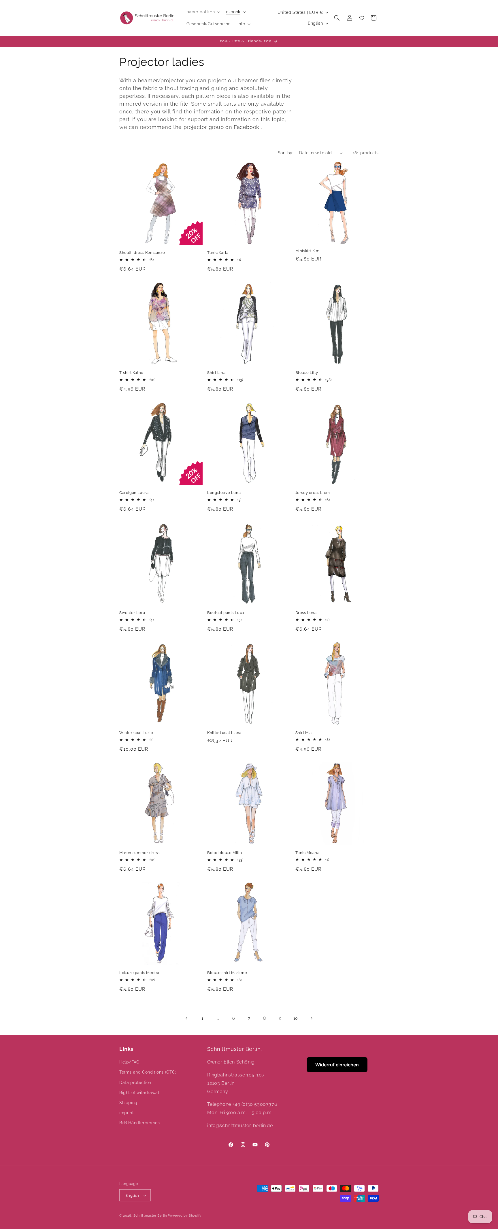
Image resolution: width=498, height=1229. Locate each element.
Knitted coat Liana (224, 732)
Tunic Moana (307, 853)
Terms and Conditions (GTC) (148, 1072)
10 (295, 1018)
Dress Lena (306, 612)
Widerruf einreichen (337, 1065)
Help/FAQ (129, 1062)
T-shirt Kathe (131, 372)
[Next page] (311, 1018)
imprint (126, 1112)
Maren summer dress (139, 853)
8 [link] (264, 1018)
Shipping (128, 1102)
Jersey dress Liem (312, 492)
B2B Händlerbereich (139, 1122)
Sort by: (285, 153)
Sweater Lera (132, 612)
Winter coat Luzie (136, 732)
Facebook (246, 127)
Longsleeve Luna (224, 492)
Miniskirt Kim (307, 251)
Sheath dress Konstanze (142, 252)
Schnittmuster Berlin (150, 1215)
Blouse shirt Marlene (227, 973)
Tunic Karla (218, 252)
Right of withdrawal (139, 1092)
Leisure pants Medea (139, 973)
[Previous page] (186, 1018)
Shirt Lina (216, 372)
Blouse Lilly (306, 372)
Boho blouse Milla (224, 853)
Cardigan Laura (133, 492)
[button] (203, 12)
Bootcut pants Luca (225, 612)
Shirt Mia (303, 732)
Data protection (135, 1082)
